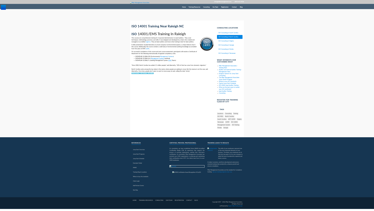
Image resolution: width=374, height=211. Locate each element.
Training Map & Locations (140, 172)
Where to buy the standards (140, 176)
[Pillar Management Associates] (139, 3)
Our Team (216, 7)
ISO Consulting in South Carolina (228, 33)
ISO (134, 34)
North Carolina (135, 73)
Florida (219, 127)
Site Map (135, 190)
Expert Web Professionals (235, 206)
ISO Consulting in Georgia (226, 45)
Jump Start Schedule (138, 158)
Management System (223, 125)
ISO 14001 (150, 73)
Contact (234, 7)
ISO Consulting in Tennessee (226, 53)
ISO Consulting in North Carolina (228, 37)
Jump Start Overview (139, 149)
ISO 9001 (220, 116)
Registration (225, 7)
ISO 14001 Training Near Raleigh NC (157, 26)
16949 (227, 122)
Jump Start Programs (139, 154)
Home (184, 7)
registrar (148, 42)
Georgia (225, 127)
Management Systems (166, 56)
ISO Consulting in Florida (225, 49)
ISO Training (144, 73)
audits (147, 48)
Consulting (206, 7)
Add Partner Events (138, 185)
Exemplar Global (137, 163)
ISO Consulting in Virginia (226, 41)
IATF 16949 (231, 119)
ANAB (134, 167)
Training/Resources (195, 7)
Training (235, 113)
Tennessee (220, 122)
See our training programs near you (222, 172)
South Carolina (221, 119)
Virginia (239, 119)
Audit (170, 60)
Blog (241, 7)
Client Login (136, 181)
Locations (220, 113)
